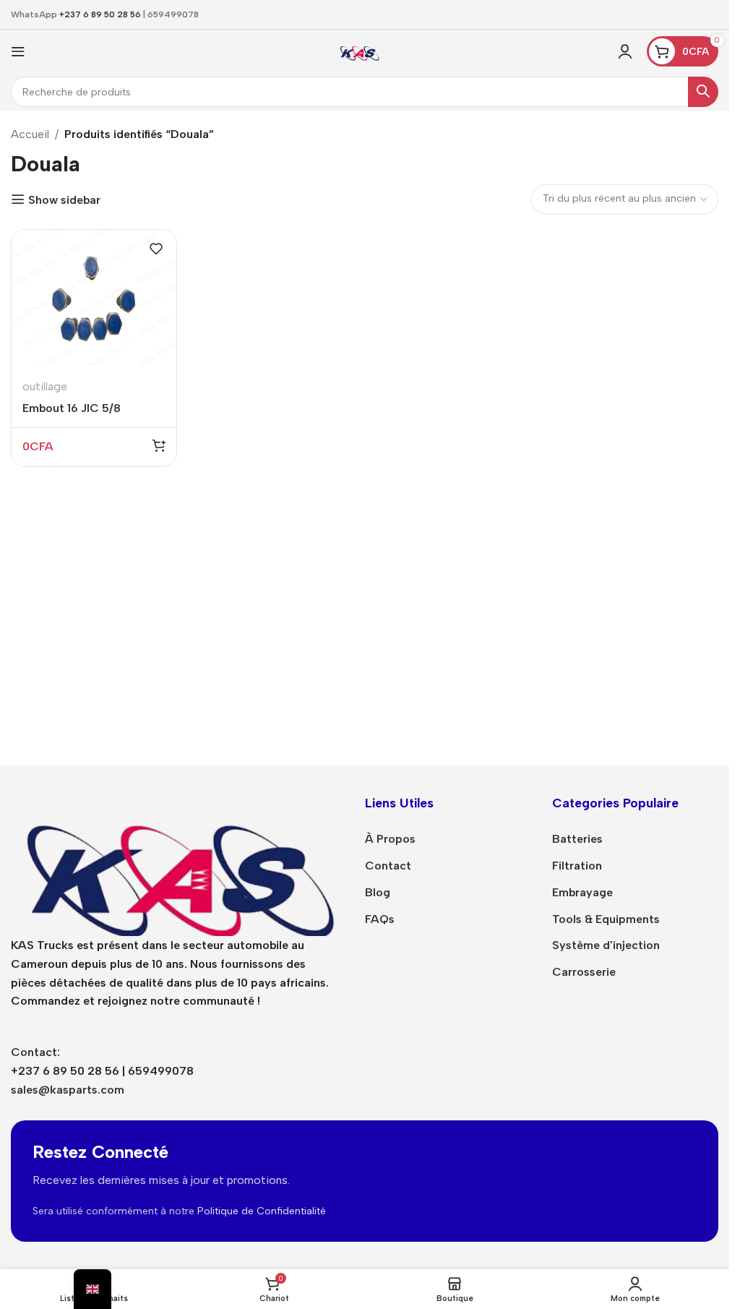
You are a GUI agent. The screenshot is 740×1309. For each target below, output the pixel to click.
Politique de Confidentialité (261, 1211)
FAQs (380, 919)
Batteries (577, 839)
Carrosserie (584, 972)
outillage (44, 386)
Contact (388, 865)
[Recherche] (703, 92)
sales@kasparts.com (67, 1089)
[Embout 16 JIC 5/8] (94, 299)
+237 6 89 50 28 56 (100, 14)
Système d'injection (606, 945)
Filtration (577, 865)
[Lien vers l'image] (177, 864)
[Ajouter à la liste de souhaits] (156, 248)
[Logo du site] (359, 50)
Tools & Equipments (606, 919)
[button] (158, 445)
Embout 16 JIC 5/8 (71, 408)
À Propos (390, 839)
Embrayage (582, 892)
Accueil (30, 134)
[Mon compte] (625, 51)
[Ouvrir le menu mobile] (18, 51)
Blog (377, 892)
